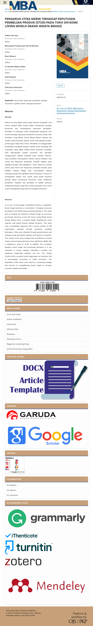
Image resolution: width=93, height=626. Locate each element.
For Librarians (12, 495)
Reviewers (11, 334)
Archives (15, 9)
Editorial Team (12, 329)
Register (17, 300)
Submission (11, 324)
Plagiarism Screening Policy (18, 344)
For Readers (11, 485)
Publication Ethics (14, 339)
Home (7, 9)
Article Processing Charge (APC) (19, 349)
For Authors (11, 490)
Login (10, 300)
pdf (61, 85)
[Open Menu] (4, 2)
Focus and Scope (13, 314)
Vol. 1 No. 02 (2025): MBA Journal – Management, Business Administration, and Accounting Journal (40, 11)
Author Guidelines (14, 319)
